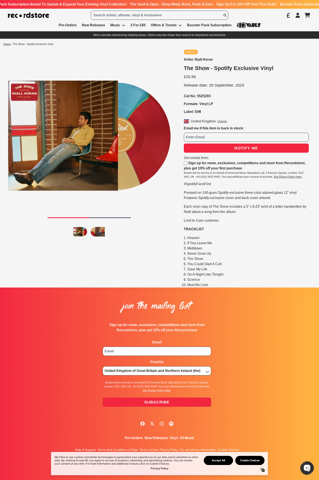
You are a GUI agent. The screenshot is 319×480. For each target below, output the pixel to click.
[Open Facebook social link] (142, 423)
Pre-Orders (134, 438)
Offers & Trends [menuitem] (164, 25)
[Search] (224, 15)
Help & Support (85, 450)
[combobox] (160, 15)
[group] (80, 231)
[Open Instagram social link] (161, 423)
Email (156, 342)
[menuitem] (249, 25)
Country (157, 362)
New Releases (156, 438)
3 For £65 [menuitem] (138, 25)
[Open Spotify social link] (171, 423)
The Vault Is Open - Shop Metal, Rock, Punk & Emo (171, 4)
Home (7, 44)
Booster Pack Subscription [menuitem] (209, 25)
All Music (186, 438)
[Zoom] (89, 136)
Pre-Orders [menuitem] (68, 25)
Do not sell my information (198, 450)
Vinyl (173, 438)
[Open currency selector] (288, 15)
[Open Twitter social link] (152, 423)
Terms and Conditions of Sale (117, 450)
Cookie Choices (228, 450)
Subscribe (157, 402)
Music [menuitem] (115, 25)
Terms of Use (149, 450)
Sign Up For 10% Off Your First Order (246, 4)
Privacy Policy (169, 450)
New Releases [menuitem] (93, 25)
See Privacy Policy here (288, 176)
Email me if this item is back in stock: (214, 128)
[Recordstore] (28, 15)
